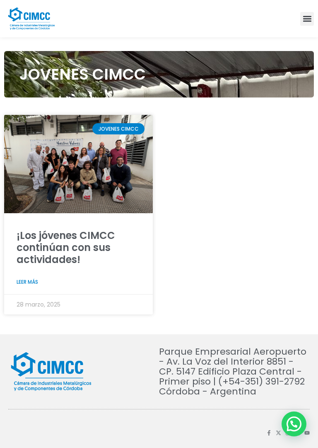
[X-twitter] (278, 433)
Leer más (27, 281)
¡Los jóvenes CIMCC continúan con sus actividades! (66, 247)
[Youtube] (307, 433)
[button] (307, 19)
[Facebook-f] (269, 433)
